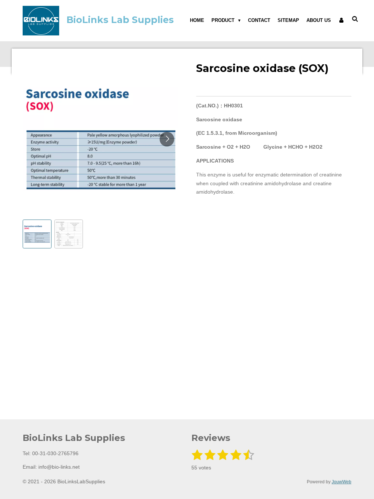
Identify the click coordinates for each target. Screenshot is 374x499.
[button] (37, 234)
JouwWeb (341, 481)
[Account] (341, 20)
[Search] (355, 19)
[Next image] (167, 139)
